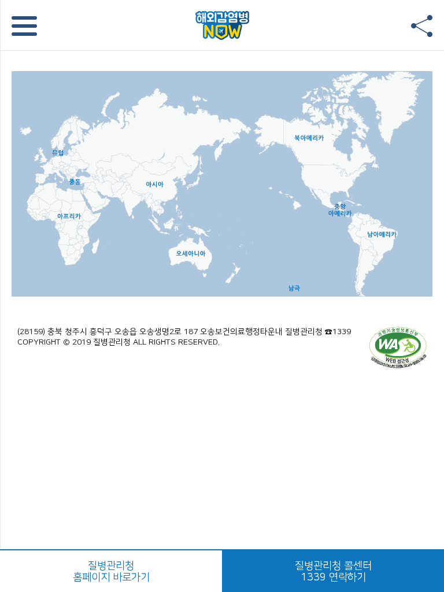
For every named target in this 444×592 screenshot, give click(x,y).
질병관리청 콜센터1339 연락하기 (333, 571)
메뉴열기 (24, 26)
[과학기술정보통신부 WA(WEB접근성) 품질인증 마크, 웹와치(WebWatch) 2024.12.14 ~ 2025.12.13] (398, 347)
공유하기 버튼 (421, 26)
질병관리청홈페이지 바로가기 (111, 571)
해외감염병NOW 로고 (222, 25)
